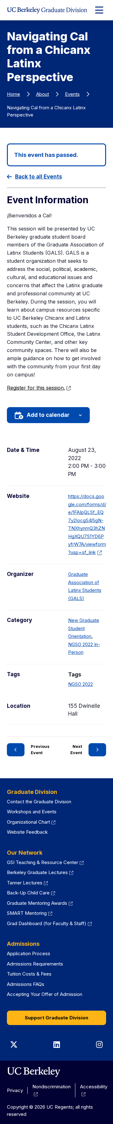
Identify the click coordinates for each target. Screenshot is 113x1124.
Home (13, 94)
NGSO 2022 (80, 684)
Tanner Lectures (27, 883)
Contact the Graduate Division (39, 802)
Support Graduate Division (56, 1018)
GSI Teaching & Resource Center (45, 862)
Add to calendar (48, 415)
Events (72, 94)
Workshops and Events (31, 812)
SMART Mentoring (30, 913)
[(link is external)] (34, 1072)
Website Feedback (27, 832)
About (42, 94)
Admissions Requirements (35, 964)
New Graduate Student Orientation (83, 628)
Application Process (28, 953)
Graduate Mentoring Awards (40, 903)
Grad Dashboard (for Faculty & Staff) (49, 923)
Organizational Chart (31, 822)
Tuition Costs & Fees (29, 974)
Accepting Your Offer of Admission (44, 994)
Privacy (15, 1090)
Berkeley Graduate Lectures (40, 872)
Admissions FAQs (25, 984)
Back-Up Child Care (31, 893)
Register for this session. (39, 388)
